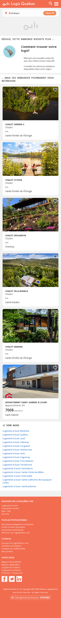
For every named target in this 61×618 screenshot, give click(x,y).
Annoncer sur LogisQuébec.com (16, 532)
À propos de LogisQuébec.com (15, 543)
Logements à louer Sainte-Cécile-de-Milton (23, 472)
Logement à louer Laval (14, 438)
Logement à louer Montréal (16, 430)
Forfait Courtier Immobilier (13, 527)
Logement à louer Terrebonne (17, 464)
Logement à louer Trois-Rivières (18, 460)
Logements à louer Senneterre (18, 468)
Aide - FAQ (6, 511)
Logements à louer (10, 505)
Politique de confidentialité (13, 548)
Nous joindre (7, 551)
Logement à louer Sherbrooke (17, 449)
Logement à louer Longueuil (16, 445)
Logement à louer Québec (15, 434)
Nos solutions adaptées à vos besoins (18, 524)
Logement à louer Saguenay (16, 457)
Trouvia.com (17, 573)
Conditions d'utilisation (11, 546)
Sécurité (5, 514)
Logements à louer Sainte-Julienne (19, 486)
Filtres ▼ (50, 13)
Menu (56, 4)
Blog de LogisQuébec (11, 564)
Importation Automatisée (13, 530)
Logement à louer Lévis (14, 453)
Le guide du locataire (11, 567)
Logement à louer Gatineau (16, 442)
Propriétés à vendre (10, 508)
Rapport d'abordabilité (11, 562)
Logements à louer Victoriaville (17, 475)
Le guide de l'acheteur (11, 570)
